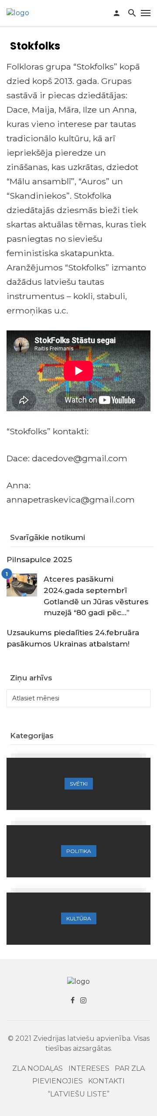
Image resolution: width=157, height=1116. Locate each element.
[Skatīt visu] (78, 784)
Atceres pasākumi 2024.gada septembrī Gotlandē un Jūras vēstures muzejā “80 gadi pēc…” (96, 595)
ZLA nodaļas (37, 1068)
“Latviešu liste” (78, 1094)
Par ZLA (130, 1068)
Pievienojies (57, 1081)
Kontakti (106, 1081)
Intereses (88, 1068)
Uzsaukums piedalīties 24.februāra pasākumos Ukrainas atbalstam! (73, 638)
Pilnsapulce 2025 (39, 559)
